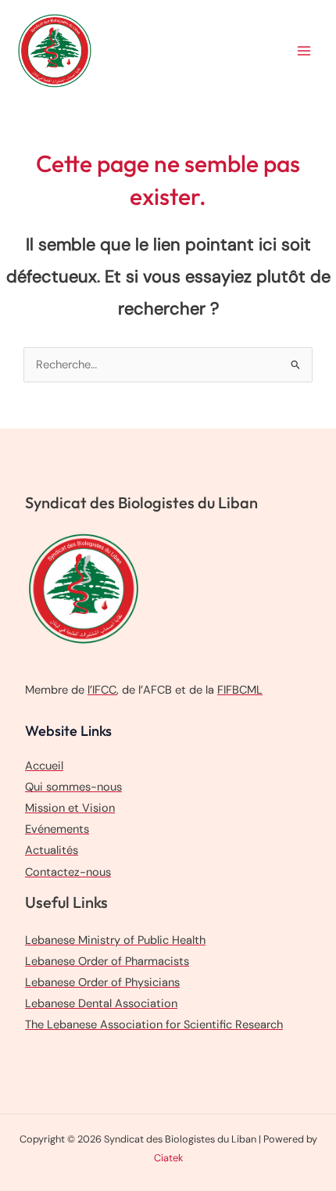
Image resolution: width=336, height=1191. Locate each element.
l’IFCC (102, 690)
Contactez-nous (68, 872)
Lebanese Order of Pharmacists (107, 961)
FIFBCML (240, 690)
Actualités (51, 850)
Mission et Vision (70, 808)
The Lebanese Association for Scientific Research (154, 1024)
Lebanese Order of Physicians (102, 982)
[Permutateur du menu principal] (304, 50)
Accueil (44, 766)
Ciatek (168, 1157)
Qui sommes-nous (73, 787)
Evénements (57, 829)
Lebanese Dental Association (101, 1003)
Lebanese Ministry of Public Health (115, 940)
